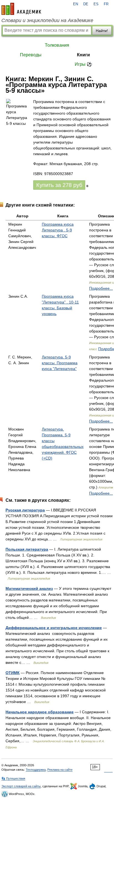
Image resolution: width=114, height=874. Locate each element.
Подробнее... (101, 288)
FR (106, 4)
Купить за (59, 185)
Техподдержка (36, 769)
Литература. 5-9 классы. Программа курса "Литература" (59, 363)
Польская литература (27, 549)
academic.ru (21, 9)
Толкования (57, 45)
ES (96, 4)
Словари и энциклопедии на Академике (47, 20)
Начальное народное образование (40, 712)
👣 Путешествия (13, 778)
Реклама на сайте (59, 769)
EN (75, 4)
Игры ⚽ (83, 64)
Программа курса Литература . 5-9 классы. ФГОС (58, 230)
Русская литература (25, 510)
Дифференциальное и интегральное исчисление (54, 627)
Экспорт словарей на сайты (21, 786)
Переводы (31, 54)
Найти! (102, 30)
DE (85, 4)
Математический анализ (29, 588)
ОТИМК (13, 672)
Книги (83, 54)
